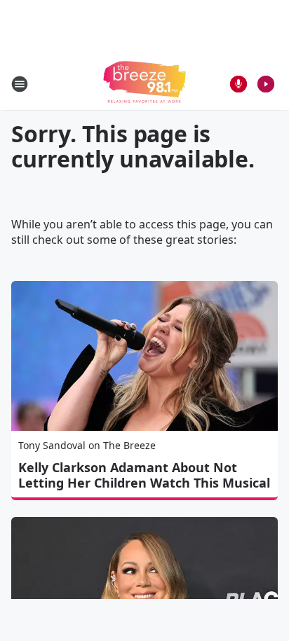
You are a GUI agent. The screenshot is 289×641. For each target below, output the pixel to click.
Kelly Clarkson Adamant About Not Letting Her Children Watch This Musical (144, 475)
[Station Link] (144, 83)
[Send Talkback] (238, 84)
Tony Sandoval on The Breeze (87, 445)
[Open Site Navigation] (19, 84)
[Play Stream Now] (265, 84)
